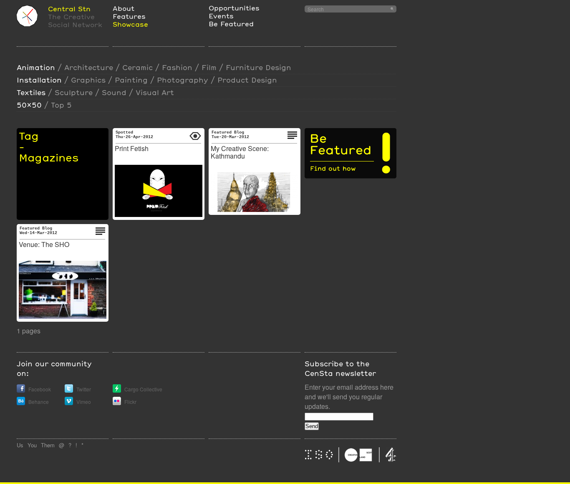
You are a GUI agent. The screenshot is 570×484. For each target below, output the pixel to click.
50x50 (29, 105)
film (209, 67)
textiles (31, 92)
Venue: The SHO (44, 244)
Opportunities (234, 7)
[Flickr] (117, 402)
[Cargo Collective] (117, 390)
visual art (155, 92)
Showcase (130, 24)
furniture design (258, 67)
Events (221, 15)
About (123, 8)
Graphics (88, 80)
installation (39, 80)
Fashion (177, 67)
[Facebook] (21, 390)
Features (129, 16)
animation (36, 67)
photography (182, 80)
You (32, 445)
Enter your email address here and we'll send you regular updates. (349, 396)
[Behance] (21, 402)
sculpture (74, 92)
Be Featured (231, 23)
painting (131, 80)
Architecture (88, 67)
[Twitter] (69, 390)
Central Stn (69, 8)
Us (20, 445)
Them (48, 445)
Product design (247, 80)
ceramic (137, 67)
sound (114, 92)
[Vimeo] (69, 402)
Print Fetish (132, 148)
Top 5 (61, 105)
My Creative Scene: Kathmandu (240, 152)
